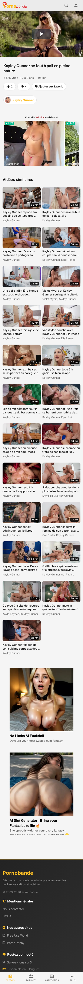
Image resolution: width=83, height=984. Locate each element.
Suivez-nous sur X (19, 962)
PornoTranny (15, 943)
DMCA (7, 916)
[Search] (66, 5)
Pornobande (15, 5)
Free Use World (17, 935)
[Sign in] (75, 5)
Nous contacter (13, 909)
